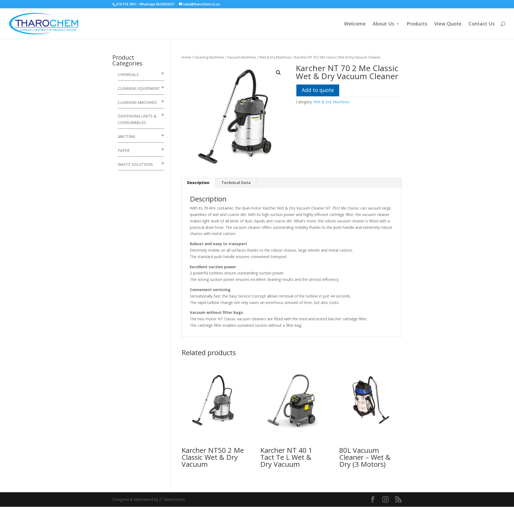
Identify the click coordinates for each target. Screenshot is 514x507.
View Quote (448, 24)
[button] (278, 73)
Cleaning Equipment (139, 88)
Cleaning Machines (209, 57)
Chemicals (128, 74)
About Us (383, 24)
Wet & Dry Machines (275, 57)
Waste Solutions (135, 164)
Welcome (355, 24)
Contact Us (481, 24)
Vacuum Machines (241, 57)
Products (417, 24)
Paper (124, 150)
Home (186, 57)
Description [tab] (198, 182)
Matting (126, 136)
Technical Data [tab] (236, 182)
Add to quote (318, 90)
